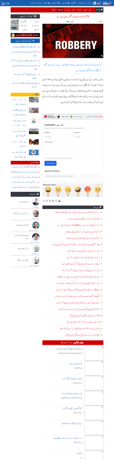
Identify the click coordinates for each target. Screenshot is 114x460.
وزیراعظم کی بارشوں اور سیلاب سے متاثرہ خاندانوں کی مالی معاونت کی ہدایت (24, 182)
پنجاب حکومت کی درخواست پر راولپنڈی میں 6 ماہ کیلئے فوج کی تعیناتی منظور (24, 172)
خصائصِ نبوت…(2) (23, 260)
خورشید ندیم (36, 207)
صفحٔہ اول (33, 3)
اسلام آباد (79, 10)
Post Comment (50, 163)
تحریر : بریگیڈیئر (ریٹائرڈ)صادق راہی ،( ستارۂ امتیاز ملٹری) (70, 353)
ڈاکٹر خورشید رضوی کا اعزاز (22, 225)
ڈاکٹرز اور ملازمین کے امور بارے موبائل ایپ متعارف (19, 125)
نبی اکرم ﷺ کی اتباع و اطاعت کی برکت (72, 393)
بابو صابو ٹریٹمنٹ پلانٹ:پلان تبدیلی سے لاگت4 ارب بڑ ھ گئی (19, 104)
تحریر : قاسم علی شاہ (78, 368)
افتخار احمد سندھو (35, 242)
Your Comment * (48, 142)
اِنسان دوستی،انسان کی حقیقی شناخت (72, 379)
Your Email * (77, 132)
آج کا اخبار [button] (45, 3)
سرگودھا (53, 10)
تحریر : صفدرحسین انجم (77, 413)
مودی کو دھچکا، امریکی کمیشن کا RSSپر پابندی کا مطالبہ (24, 47)
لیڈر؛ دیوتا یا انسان (24, 201)
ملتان (73, 10)
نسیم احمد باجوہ (35, 254)
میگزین (89, 3)
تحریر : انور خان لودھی (77, 383)
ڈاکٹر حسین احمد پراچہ (34, 230)
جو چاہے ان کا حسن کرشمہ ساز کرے (21, 237)
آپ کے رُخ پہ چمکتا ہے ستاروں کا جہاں (72, 423)
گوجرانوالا (60, 9)
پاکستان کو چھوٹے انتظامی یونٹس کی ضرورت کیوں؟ (69, 349)
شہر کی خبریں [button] (64, 3)
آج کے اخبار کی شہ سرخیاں (24, 41)
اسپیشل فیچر (74, 3)
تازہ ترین (38, 3)
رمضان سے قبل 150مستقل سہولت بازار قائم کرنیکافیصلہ (25, 76)
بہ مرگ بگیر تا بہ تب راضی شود (21, 213)
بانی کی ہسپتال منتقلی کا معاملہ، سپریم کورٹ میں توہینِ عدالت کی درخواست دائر (24, 167)
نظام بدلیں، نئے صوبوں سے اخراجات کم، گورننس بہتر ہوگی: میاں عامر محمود (24, 177)
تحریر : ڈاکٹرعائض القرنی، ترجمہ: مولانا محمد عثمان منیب (71, 398)
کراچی (85, 10)
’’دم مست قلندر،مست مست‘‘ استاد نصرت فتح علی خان (68, 438)
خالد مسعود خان (35, 219)
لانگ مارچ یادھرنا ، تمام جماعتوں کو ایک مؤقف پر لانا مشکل (24, 67)
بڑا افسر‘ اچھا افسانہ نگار (23, 248)
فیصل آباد (67, 10)
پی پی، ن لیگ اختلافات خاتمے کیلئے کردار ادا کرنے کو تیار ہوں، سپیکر (24, 85)
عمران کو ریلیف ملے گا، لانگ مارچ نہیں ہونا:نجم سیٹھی (24, 61)
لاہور (89, 10)
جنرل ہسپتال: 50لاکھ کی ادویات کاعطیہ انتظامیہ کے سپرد (19, 114)
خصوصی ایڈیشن (82, 3)
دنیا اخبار (98, 10)
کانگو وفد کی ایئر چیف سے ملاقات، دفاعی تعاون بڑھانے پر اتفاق (24, 54)
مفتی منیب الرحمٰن (34, 265)
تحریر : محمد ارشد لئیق (78, 442)
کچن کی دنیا (79, 453)
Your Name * (47, 132)
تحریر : (81, 457)
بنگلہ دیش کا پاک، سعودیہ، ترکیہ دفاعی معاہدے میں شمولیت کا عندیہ (25, 187)
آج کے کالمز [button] (55, 3)
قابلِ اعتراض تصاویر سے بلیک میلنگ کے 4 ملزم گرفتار (19, 156)
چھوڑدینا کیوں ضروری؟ (75, 364)
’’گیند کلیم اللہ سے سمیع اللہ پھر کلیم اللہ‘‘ (72, 408)
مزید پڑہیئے (96, 207)
